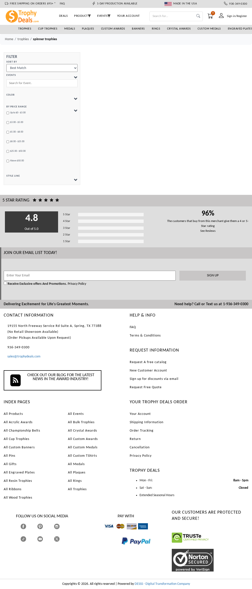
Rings (156, 28)
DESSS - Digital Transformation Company (162, 584)
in (61, 526)
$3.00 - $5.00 (16, 122)
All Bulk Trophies (81, 422)
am (140, 532)
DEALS (63, 15)
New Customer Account (148, 370)
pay (121, 548)
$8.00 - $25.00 (17, 141)
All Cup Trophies (16, 439)
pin (39, 532)
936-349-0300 (237, 3)
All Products (13, 414)
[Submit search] (198, 16)
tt (27, 539)
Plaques (88, 28)
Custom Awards (113, 28)
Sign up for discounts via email (154, 379)
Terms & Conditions (145, 335)
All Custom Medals (82, 447)
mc (117, 532)
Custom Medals (209, 28)
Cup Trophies (47, 28)
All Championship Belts (22, 431)
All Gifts (10, 464)
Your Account (140, 414)
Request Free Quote (146, 387)
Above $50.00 (17, 160)
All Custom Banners (19, 447)
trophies (23, 39)
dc (128, 532)
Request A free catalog (148, 362)
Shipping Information (146, 422)
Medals (69, 28)
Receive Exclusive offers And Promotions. (37, 284)
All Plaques (76, 472)
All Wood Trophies (18, 498)
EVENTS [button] (102, 15)
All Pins (9, 456)
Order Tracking (142, 431)
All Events (76, 414)
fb (28, 526)
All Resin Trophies (18, 481)
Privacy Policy (76, 284)
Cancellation (140, 447)
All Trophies (77, 489)
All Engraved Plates (19, 472)
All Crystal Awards (82, 431)
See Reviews (208, 231)
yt (44, 539)
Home (9, 39)
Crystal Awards (179, 28)
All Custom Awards (83, 439)
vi (105, 532)
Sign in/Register (237, 16)
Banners (138, 28)
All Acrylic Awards (18, 422)
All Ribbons (12, 489)
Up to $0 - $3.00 (18, 112)
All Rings (75, 481)
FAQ (62, 3)
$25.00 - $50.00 (18, 151)
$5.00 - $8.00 (16, 132)
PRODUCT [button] (81, 15)
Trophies (24, 28)
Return (135, 439)
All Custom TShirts (82, 456)
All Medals (76, 464)
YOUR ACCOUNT (128, 15)
